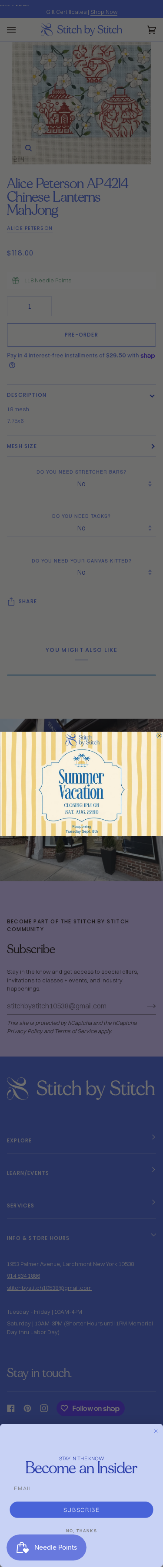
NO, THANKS (81, 1530)
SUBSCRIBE (81, 1509)
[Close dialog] (159, 735)
